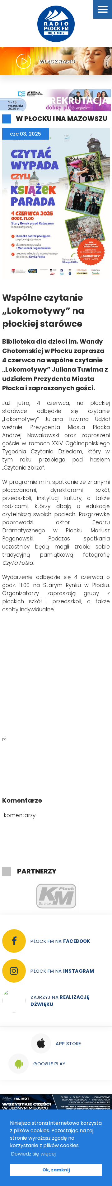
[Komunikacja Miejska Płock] (56, 896)
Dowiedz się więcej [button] (33, 1153)
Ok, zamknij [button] (56, 1170)
